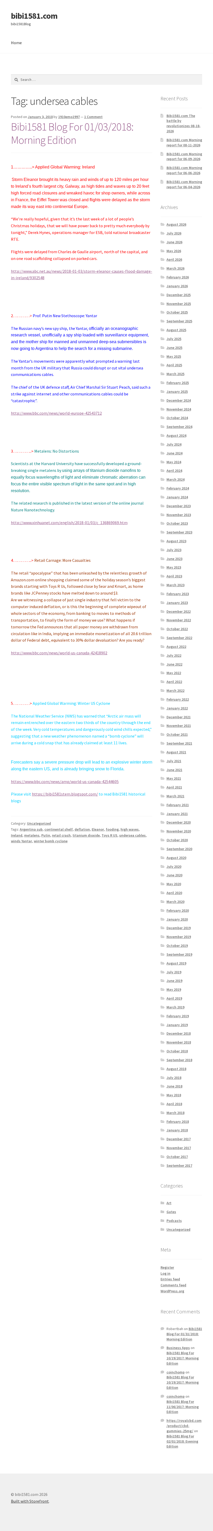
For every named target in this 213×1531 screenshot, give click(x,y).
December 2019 (179, 928)
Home (16, 42)
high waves (130, 829)
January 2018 (177, 1130)
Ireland (16, 835)
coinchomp (176, 1372)
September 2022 (179, 637)
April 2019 (174, 998)
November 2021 (179, 725)
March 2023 (175, 585)
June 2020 (174, 875)
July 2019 (174, 972)
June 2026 (174, 242)
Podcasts (174, 1220)
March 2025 (175, 374)
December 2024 (179, 400)
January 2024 (177, 497)
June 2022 (174, 664)
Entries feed (170, 1279)
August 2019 (176, 963)
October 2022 (177, 629)
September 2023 (179, 532)
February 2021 (178, 805)
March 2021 (175, 796)
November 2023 (179, 514)
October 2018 (177, 1051)
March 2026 (175, 268)
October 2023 (177, 523)
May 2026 (174, 251)
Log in (165, 1273)
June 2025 (174, 347)
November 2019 (179, 936)
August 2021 (176, 752)
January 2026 (177, 286)
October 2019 (177, 945)
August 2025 (176, 330)
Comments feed (173, 1285)
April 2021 (174, 787)
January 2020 (177, 919)
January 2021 (177, 813)
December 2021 (179, 717)
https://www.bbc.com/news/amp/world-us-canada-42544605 (65, 781)
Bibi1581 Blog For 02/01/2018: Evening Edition (182, 1441)
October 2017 (177, 1156)
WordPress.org (172, 1291)
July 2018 (174, 1077)
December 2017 (179, 1139)
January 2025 (177, 391)
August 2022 (176, 646)
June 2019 (174, 980)
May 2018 (174, 1095)
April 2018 (174, 1104)
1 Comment (93, 116)
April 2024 (174, 470)
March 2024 (175, 479)
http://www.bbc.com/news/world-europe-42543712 (56, 413)
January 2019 (177, 1024)
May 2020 (174, 884)
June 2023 (174, 558)
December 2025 (179, 294)
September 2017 (179, 1165)
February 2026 (178, 277)
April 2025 (174, 365)
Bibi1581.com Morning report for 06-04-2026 (184, 184)
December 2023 (179, 506)
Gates (171, 1211)
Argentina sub (31, 829)
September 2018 (179, 1060)
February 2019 (178, 1016)
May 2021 (174, 778)
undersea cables (132, 835)
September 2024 (179, 426)
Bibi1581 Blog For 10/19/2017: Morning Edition (183, 1358)
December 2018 (179, 1033)
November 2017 (179, 1147)
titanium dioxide (86, 835)
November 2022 (179, 620)
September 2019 (179, 954)
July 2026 (174, 233)
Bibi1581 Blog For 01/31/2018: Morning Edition (184, 1333)
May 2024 (174, 462)
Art (169, 1203)
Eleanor (98, 829)
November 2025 (179, 303)
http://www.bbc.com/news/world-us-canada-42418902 (59, 652)
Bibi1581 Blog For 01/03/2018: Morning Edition (72, 133)
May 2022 (174, 672)
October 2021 (177, 734)
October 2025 (177, 312)
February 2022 (178, 699)
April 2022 (174, 681)
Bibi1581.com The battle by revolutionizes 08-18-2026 (184, 123)
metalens (31, 835)
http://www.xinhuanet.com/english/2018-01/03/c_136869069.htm (69, 522)
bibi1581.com (34, 16)
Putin (45, 835)
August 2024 (176, 435)
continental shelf (58, 829)
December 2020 (179, 822)
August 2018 (176, 1068)
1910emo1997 (69, 116)
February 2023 (178, 593)
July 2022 (174, 655)
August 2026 (176, 224)
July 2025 (174, 338)
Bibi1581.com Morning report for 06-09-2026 (184, 156)
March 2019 (175, 1007)
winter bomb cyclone (51, 841)
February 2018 (178, 1121)
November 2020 (179, 831)
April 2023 (174, 576)
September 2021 (179, 743)
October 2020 (177, 840)
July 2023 (174, 550)
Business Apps (178, 1347)
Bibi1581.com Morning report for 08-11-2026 (184, 142)
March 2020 (175, 901)
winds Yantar (21, 841)
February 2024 (178, 488)
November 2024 (179, 409)
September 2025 (179, 321)
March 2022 (175, 690)
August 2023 (176, 541)
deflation (82, 829)
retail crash (61, 835)
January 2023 (177, 602)
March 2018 (175, 1112)
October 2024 (177, 417)
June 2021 (174, 769)
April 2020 (174, 892)
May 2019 (174, 989)
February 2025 (178, 382)
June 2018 (174, 1086)
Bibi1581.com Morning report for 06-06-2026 (184, 170)
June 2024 (174, 453)
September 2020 (179, 848)
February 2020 (178, 910)
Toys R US (109, 835)
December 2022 (179, 611)
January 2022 (177, 708)
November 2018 (179, 1042)
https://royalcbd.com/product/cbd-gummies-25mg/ (184, 1425)
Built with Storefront (30, 1501)
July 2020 (174, 866)
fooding (112, 829)
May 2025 (174, 356)
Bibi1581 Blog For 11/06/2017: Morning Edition (183, 1406)
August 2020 (176, 857)
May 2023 (174, 567)
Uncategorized (39, 823)
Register (167, 1267)
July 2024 (174, 444)
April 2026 (174, 259)
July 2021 (174, 761)
